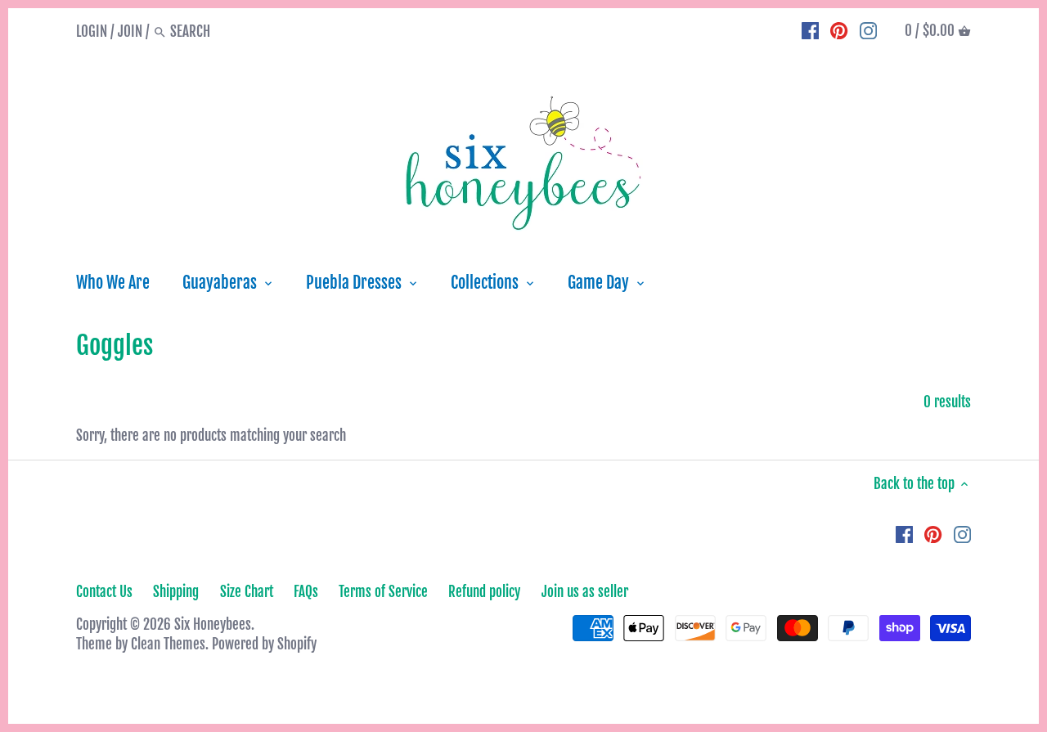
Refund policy (484, 591)
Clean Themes (168, 644)
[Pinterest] (838, 31)
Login (91, 31)
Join (130, 31)
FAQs (306, 591)
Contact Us (104, 591)
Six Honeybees (212, 624)
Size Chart (246, 591)
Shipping (176, 591)
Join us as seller (584, 591)
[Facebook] (810, 31)
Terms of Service (383, 591)
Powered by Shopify (264, 644)
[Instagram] (868, 31)
